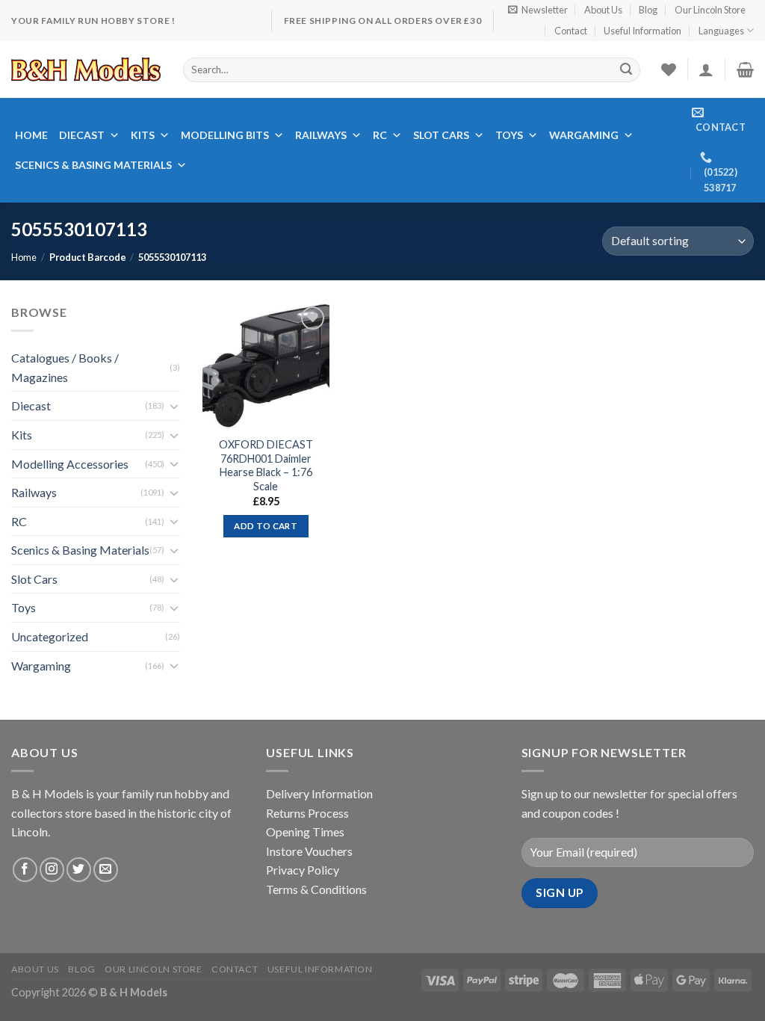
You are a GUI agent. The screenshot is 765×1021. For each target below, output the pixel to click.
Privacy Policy (302, 870)
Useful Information (642, 31)
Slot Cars (441, 135)
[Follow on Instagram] (52, 869)
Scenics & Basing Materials (93, 164)
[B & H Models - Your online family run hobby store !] (86, 69)
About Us (603, 10)
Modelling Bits (225, 135)
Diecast (82, 135)
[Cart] (745, 69)
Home (31, 135)
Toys (509, 135)
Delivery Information (319, 793)
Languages (721, 31)
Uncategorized (49, 636)
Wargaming (584, 135)
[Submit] (626, 69)
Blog (648, 10)
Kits (143, 135)
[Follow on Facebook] (25, 869)
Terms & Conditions (316, 889)
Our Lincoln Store (710, 10)
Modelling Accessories (69, 463)
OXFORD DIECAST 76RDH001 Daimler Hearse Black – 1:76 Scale (266, 465)
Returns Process (307, 813)
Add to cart (265, 526)
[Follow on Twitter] (78, 869)
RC (380, 135)
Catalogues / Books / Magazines (65, 367)
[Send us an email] (105, 869)
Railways (321, 135)
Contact (570, 31)
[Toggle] (174, 406)
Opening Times (305, 831)
